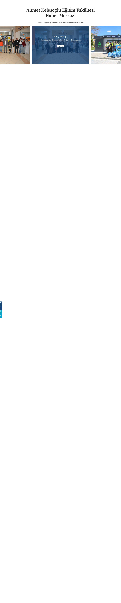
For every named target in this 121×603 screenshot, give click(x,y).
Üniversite (1, 306)
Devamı (61, 46)
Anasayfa (1, 314)
